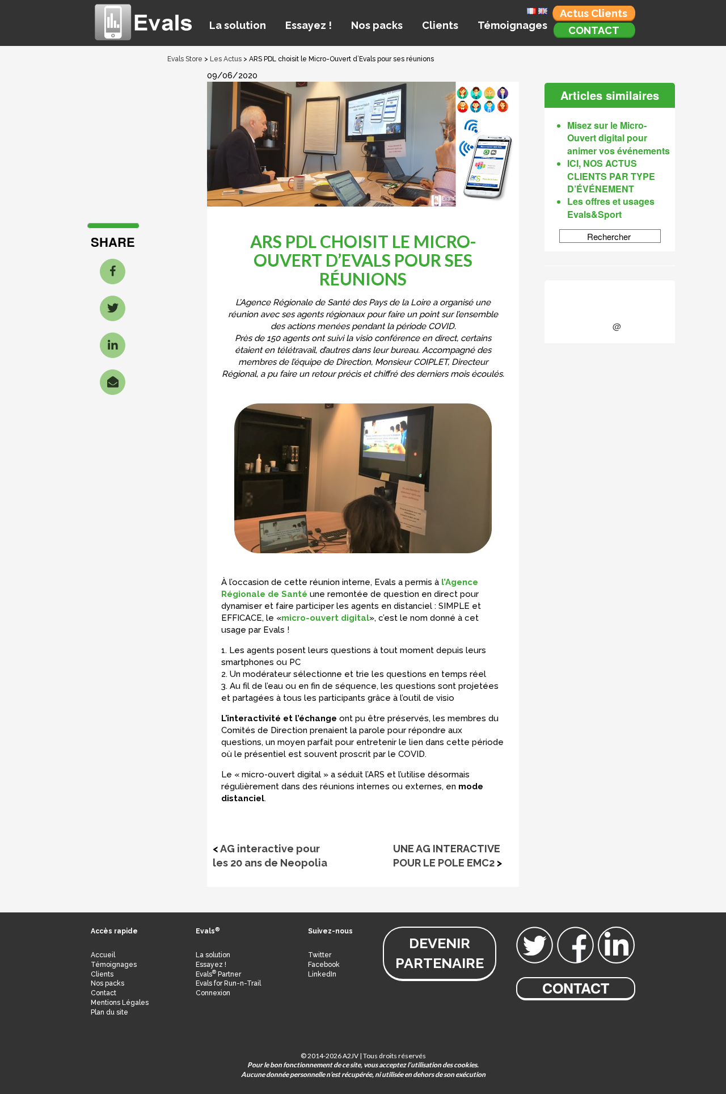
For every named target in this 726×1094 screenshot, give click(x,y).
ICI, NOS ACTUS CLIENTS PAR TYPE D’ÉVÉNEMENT (611, 176)
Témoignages (512, 25)
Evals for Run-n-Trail (228, 983)
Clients (440, 25)
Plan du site (109, 1012)
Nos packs (377, 25)
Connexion (213, 993)
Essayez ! (308, 25)
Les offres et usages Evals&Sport (611, 207)
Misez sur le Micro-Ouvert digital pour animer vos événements (618, 138)
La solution (237, 25)
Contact (593, 30)
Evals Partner (218, 974)
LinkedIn (322, 974)
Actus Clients (593, 13)
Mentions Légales (120, 1003)
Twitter (319, 955)
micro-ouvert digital (325, 618)
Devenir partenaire (439, 953)
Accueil (103, 955)
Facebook (324, 965)
